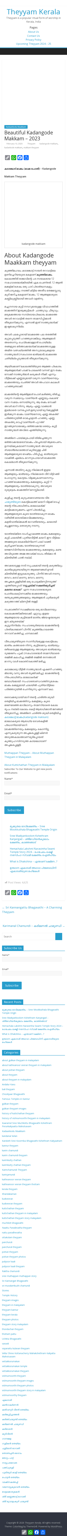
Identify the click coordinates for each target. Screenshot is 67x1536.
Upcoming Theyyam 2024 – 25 (33, 43)
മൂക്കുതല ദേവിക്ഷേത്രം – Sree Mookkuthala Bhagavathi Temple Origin (33, 828)
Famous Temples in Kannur (16, 1098)
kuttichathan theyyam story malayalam (21, 1218)
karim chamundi (10, 1150)
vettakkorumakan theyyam (15, 1371)
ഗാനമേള (6, 1438)
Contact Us (33, 36)
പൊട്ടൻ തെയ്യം (10, 1477)
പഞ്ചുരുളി (8, 1467)
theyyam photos (10, 1319)
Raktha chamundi (10, 1271)
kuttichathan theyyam (13, 1208)
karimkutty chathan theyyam (16, 1164)
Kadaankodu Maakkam (16, 127)
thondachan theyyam (12, 1329)
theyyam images (10, 1300)
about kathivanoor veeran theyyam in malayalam (26, 1065)
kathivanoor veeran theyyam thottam (21, 1184)
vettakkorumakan (11, 1361)
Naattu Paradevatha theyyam (17, 1227)
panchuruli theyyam (12, 1247)
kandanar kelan (9, 1135)
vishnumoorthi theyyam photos (18, 1385)
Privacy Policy (33, 39)
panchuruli (7, 1242)
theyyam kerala (9, 1314)
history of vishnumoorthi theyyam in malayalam (26, 1118)
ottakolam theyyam (12, 1237)
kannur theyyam (10, 1145)
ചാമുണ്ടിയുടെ (12, 502)
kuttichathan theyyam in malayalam (20, 1213)
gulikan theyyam (10, 1103)
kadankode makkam (13, 147)
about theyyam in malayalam (16, 1079)
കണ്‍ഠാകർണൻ (10, 1404)
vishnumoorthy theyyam (14, 1395)
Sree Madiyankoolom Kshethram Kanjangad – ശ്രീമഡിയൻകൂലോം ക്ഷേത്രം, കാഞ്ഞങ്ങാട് (29, 839)
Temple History (9, 1295)
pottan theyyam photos (14, 1256)
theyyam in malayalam (13, 1304)
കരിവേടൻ (7, 1428)
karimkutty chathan (11, 1160)
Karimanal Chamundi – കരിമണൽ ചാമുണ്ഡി (34, 926)
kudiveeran (7, 1198)
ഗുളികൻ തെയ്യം (11, 1443)
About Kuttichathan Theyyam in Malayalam (29, 765)
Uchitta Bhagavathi (11, 1338)
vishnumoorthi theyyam (14, 1375)
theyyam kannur (10, 1309)
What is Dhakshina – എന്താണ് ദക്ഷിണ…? (33, 861)
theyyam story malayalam (15, 1324)
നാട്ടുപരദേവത (9, 1462)
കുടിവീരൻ (7, 1433)
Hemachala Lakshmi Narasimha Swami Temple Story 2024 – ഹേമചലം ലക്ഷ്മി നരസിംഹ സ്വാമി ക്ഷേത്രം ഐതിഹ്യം (33, 852)
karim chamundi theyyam (14, 1155)
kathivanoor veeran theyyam (16, 1179)
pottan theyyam (10, 1251)
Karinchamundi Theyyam (14, 1169)
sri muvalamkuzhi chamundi (16, 1285)
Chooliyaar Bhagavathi (13, 1094)
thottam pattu (9, 1333)
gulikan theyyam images (14, 1108)
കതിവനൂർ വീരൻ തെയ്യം (15, 1409)
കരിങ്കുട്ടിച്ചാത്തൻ (10, 1414)
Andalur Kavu (8, 1084)
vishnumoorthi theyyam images (18, 1380)
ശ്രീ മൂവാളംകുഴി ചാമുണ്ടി (15, 1501)
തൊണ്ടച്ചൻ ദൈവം (12, 1453)
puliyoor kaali (8, 1261)
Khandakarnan (9, 1193)
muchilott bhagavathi (12, 1222)
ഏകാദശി (7, 1399)
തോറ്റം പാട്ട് (7, 1457)
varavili (5, 1343)
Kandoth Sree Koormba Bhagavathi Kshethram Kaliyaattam (32, 1140)
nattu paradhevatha (12, 1232)
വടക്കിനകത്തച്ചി (10, 1482)
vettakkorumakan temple (14, 1366)
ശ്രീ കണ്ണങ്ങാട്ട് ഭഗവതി (14, 1496)
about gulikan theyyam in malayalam (20, 1060)
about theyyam (9, 1074)
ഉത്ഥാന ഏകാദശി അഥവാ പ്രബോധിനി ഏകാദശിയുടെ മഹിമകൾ (33, 869)
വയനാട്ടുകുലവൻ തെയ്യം (15, 1486)
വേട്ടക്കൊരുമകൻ (10, 1491)
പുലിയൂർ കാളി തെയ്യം (14, 1472)
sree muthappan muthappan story (19, 1275)
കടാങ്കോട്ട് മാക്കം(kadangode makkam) (26, 717)
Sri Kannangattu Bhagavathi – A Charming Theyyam (32, 910)
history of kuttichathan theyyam (18, 1113)
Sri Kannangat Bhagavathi (15, 1280)
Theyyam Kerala (33, 11)
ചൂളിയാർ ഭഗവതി (11, 1448)
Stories (5, 1290)
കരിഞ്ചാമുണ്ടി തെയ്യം (14, 1419)
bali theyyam (8, 1089)
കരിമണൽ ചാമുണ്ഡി (13, 1424)
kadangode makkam (49, 143)
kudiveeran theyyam (12, 1203)
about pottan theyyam (13, 1069)
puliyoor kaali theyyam (13, 1266)
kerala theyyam (9, 1189)
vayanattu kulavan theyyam (16, 1348)
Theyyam (31, 143)
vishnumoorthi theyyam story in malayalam (24, 1390)
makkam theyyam (31, 147)
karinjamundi (8, 1174)
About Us (33, 31)
